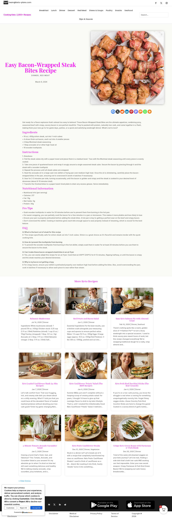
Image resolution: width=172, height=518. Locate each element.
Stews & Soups (96, 10)
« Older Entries (25, 481)
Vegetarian (95, 449)
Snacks (118, 10)
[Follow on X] (161, 3)
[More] (150, 112)
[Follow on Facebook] (156, 3)
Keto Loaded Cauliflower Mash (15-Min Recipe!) (40, 384)
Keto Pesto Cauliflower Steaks (86, 446)
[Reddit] (122, 112)
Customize (10, 508)
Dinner (62, 10)
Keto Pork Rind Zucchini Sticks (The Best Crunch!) (132, 384)
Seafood (128, 10)
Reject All (23, 508)
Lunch (54, 10)
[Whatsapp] (145, 112)
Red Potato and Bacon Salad (86, 318)
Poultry (109, 10)
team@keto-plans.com (20, 2)
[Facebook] (113, 112)
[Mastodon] (136, 112)
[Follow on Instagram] (166, 3)
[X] (118, 112)
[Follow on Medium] (49, 504)
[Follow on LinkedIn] (60, 504)
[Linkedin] (127, 112)
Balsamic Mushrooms (40, 318)
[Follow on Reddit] (65, 504)
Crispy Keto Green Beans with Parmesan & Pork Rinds (132, 447)
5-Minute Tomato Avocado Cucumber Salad (40, 447)
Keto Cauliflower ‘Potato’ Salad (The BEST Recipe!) (86, 384)
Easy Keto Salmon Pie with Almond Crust (132, 319)
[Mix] (140, 112)
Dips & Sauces (86, 19)
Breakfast (44, 10)
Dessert (71, 10)
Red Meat (82, 10)
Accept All (36, 508)
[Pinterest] (131, 112)
